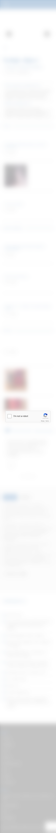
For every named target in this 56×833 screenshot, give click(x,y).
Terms (47, 421)
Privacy (43, 421)
